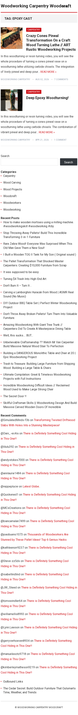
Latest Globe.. (31, 486)
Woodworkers (12, 202)
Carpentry (34, 30)
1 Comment (60, 140)
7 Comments (61, 79)
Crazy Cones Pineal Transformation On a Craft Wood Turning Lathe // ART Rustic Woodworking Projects (51, 43)
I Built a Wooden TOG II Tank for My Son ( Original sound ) (39, 254)
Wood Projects (12, 189)
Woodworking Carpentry (15, 79)
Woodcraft (10, 196)
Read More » (48, 71)
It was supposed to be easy (21, 272)
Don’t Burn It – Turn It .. (17, 285)
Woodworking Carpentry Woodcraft (36, 5)
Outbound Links (13, 681)
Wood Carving (12, 182)
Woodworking (12, 209)
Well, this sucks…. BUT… (18, 335)
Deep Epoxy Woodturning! (47, 98)
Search (5, 156)
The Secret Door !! (14, 396)
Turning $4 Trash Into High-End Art (24, 279)
